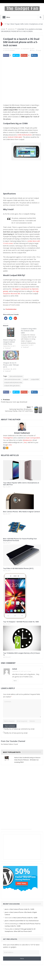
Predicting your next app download (14, 402)
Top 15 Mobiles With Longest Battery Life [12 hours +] (21, 654)
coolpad (25, 379)
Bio (25, 442)
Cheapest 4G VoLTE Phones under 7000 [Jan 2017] (11, 365)
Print (33, 50)
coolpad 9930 (35, 379)
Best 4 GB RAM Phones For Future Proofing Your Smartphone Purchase (20, 539)
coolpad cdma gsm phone (12, 385)
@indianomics (27, 440)
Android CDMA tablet (15, 137)
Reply (15, 680)
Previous (6, 399)
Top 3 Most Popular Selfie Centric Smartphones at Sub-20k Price (21, 484)
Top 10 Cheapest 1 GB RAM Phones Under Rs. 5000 (21, 622)
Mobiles (12, 50)
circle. (10, 445)
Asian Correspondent (33, 438)
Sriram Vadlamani (15, 48)
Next (29, 407)
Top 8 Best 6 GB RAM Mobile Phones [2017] (18, 568)
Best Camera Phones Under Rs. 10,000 (22, 909)
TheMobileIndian (10, 309)
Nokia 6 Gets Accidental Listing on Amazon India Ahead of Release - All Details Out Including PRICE (27, 760)
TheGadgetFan (8, 438)
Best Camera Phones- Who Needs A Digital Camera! (21, 512)
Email (39, 50)
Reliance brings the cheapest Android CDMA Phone (9, 342)
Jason (6, 909)
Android (7, 50)
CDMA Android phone (24, 135)
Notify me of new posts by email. (16, 733)
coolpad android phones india (13, 382)
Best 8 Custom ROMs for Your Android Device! (24, 921)
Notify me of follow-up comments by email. (19, 729)
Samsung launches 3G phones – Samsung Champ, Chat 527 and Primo (19, 410)
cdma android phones (15, 376)
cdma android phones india (12, 379)
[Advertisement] (22, 81)
